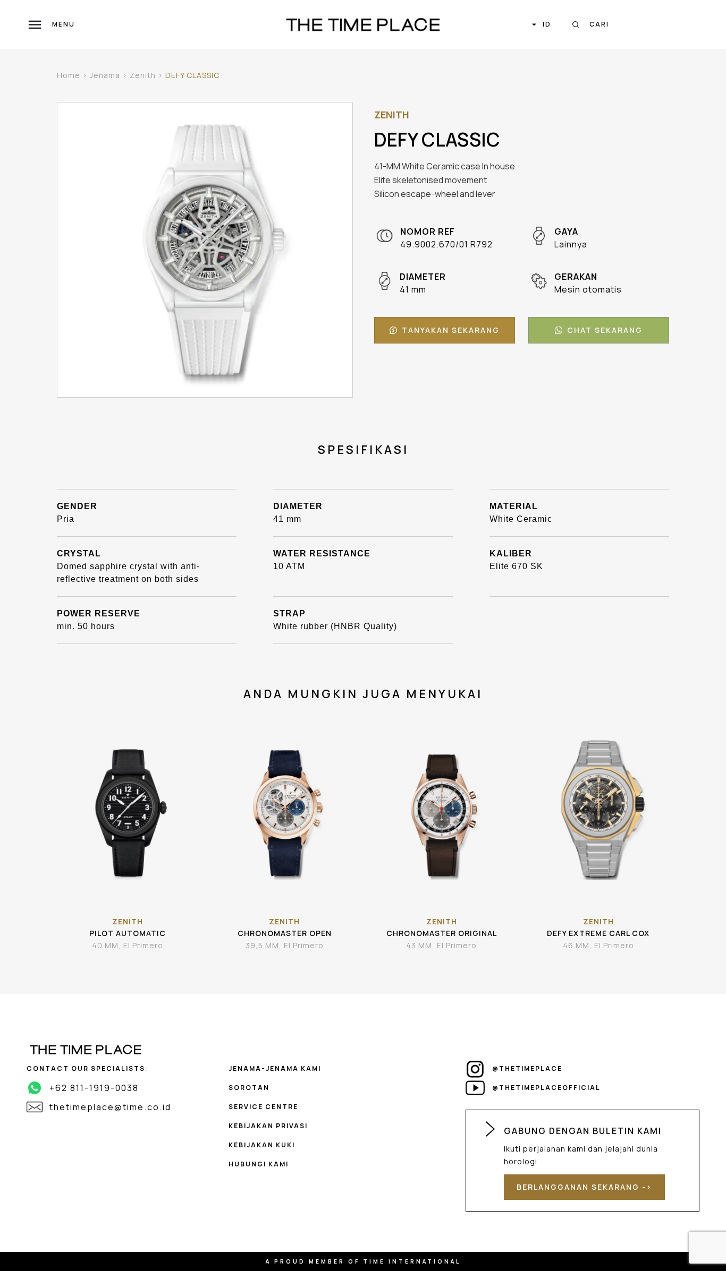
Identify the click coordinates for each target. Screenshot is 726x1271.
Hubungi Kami (259, 1164)
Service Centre (263, 1106)
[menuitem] (541, 24)
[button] (444, 330)
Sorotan (249, 1087)
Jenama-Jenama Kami (275, 1068)
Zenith (143, 75)
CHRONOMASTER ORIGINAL (441, 933)
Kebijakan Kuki (262, 1144)
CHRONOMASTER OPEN (285, 933)
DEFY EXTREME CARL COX (598, 933)
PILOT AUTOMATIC (127, 933)
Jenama (105, 75)
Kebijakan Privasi (268, 1125)
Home (68, 75)
